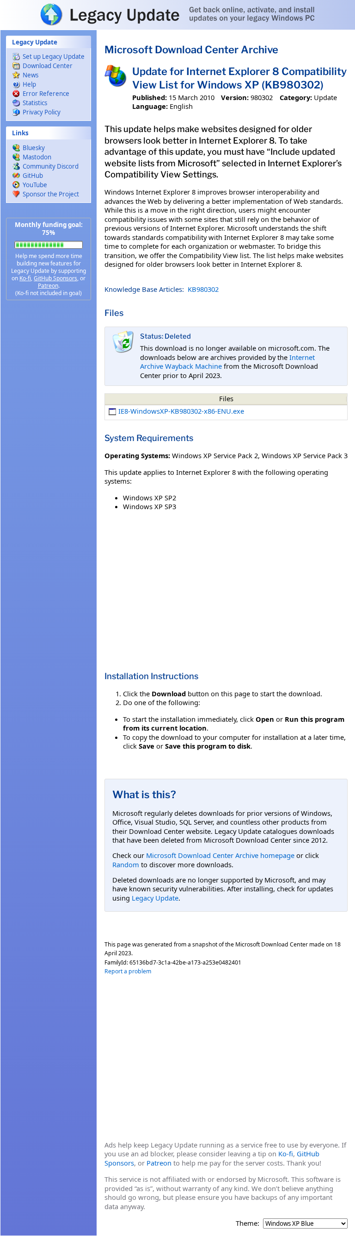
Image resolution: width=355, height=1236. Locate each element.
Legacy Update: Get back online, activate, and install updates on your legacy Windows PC (177, 14)
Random (125, 864)
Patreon (48, 286)
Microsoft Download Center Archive (191, 50)
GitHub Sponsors (55, 278)
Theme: (247, 1223)
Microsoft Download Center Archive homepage (220, 855)
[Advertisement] (48, 454)
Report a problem (127, 971)
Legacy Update (155, 897)
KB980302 (203, 289)
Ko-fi (25, 278)
